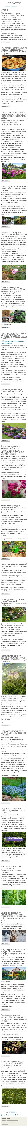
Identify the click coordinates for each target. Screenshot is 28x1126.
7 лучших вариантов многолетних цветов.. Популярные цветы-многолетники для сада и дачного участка (12, 449)
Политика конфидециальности (8, 1122)
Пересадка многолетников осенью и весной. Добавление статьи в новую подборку (14, 602)
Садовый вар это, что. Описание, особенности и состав (13, 810)
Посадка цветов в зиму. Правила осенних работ (12, 390)
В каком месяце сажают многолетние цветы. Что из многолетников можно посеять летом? (13, 290)
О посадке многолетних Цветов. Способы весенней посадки (13, 732)
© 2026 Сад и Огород (6, 1118)
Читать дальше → (5, 42)
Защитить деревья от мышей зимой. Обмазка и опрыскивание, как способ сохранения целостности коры (13, 916)
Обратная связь (5, 1124)
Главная (7, 6)
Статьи (20, 6)
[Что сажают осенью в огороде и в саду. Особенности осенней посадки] (14, 897)
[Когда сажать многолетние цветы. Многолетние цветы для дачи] (14, 220)
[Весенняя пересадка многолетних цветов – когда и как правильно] (14, 549)
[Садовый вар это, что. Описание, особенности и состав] (14, 839)
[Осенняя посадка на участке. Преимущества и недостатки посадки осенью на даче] (14, 1047)
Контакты (4, 1120)
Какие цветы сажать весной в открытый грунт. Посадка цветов (14, 565)
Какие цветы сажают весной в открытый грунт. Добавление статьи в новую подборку (14, 658)
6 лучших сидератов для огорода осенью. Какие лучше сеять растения (12, 1063)
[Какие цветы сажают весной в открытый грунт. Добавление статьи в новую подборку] (14, 679)
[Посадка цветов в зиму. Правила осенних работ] (14, 431)
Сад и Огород (14, 3)
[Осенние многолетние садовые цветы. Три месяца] (14, 272)
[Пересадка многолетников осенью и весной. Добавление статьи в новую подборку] (14, 614)
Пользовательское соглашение (12, 1120)
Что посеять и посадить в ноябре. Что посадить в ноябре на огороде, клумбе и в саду (13, 952)
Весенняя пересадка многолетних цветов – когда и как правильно (14, 507)
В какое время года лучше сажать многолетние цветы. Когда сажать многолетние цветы (14, 114)
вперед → (13, 1112)
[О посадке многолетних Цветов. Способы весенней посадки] (14, 789)
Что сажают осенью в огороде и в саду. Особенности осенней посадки (11, 869)
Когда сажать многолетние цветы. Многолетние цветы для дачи (14, 188)
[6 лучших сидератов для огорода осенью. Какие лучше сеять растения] (14, 1096)
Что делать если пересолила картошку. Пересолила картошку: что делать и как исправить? (14, 50)
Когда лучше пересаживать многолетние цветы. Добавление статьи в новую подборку (14, 335)
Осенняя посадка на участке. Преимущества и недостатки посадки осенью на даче (14, 1017)
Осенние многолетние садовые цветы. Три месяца (14, 233)
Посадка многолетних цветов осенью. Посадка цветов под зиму (12, 15)
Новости (14, 6)
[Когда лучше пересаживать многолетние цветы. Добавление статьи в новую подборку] (14, 342)
